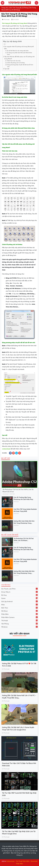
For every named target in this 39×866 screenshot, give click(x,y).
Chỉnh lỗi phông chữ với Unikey (16, 62)
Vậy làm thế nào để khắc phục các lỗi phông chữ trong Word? (19, 57)
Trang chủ (4, 8)
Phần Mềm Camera (19, 617)
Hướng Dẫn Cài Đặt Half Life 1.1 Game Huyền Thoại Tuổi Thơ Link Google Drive (18, 729)
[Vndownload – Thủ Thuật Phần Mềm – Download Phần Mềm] (19, 3)
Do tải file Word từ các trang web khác (18, 50)
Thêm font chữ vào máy (13, 60)
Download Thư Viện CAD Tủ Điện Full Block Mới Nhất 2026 (19, 764)
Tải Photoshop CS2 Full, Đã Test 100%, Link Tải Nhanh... (24, 539)
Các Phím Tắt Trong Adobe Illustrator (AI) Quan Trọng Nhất (25, 510)
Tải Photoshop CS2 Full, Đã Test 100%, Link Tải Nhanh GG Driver (17, 491)
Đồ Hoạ (19, 595)
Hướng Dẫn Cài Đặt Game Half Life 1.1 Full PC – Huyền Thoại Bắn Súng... (19, 697)
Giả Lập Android (19, 601)
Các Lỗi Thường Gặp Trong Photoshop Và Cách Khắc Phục (23, 498)
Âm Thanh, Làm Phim (19, 589)
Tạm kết (6, 68)
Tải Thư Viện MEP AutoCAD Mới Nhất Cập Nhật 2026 (19, 794)
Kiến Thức (19, 608)
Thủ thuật (7, 19)
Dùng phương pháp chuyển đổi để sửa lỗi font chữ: (20, 65)
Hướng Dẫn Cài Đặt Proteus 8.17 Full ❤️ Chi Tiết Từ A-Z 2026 (19, 665)
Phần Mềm (19, 614)
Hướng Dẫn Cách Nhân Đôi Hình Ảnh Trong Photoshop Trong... (24, 522)
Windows (19, 627)
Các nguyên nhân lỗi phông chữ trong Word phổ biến (19, 47)
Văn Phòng (19, 624)
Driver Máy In (19, 592)
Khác (19, 605)
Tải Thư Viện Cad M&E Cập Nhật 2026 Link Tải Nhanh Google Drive (18, 833)
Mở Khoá (19, 611)
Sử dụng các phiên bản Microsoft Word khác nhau (19, 53)
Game (19, 598)
